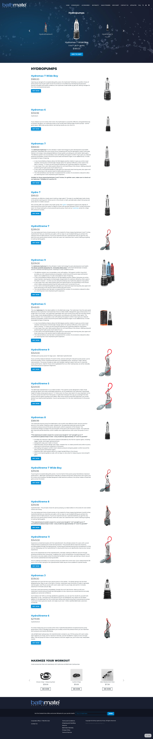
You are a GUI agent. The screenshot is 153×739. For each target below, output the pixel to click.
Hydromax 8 (38, 417)
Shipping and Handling (68, 723)
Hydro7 (64, 204)
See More (45, 689)
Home (67, 5)
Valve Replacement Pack (107, 682)
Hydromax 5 (38, 304)
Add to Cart (77, 54)
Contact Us (124, 5)
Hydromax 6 (107, 34)
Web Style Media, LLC (100, 723)
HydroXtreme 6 (45, 34)
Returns (64, 725)
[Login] (146, 5)
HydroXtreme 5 (40, 383)
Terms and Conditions (68, 721)
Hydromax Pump (101, 720)
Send (111, 713)
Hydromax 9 (38, 260)
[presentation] (29, 31)
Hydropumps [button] (75, 5)
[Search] (143, 5)
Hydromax (76, 208)
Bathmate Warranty (67, 727)
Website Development (90, 723)
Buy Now (36, 91)
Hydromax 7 (38, 143)
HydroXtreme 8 (40, 501)
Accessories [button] (85, 5)
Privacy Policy (66, 730)
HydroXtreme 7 (40, 226)
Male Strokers (105, 5)
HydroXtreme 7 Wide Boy (46, 467)
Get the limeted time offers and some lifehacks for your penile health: (55, 713)
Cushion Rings (76, 682)
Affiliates (133, 5)
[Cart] (148, 5)
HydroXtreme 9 (40, 349)
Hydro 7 (35, 192)
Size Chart (115, 5)
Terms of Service (67, 732)
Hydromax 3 (38, 575)
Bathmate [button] (95, 5)
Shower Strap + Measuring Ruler (45, 682)
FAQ (139, 5)
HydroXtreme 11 (40, 536)
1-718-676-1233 (45, 721)
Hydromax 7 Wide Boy (76, 42)
